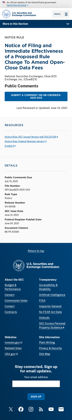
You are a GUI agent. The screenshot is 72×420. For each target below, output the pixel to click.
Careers (9, 294)
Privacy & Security (50, 348)
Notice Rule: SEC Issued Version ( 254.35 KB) (30, 137)
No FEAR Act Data (50, 312)
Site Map (44, 354)
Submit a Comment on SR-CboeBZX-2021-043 (36, 96)
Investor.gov (12, 342)
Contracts (11, 312)
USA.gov (10, 354)
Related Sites (13, 348)
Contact (10, 306)
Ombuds (44, 317)
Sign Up (36, 396)
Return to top (36, 251)
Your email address (36, 377)
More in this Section (15, 23)
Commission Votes (16, 300)
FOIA (42, 300)
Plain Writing (47, 342)
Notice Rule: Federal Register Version (24, 141)
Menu (57, 14)
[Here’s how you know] (36, 4)
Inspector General (50, 306)
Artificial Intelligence (52, 294)
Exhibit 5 (9, 146)
